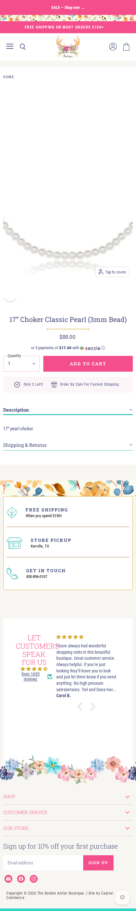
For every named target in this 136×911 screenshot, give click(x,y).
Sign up (98, 862)
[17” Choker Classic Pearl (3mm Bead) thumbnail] (10, 294)
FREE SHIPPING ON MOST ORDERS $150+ (64, 27)
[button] (68, 348)
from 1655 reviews (31, 676)
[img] (34, 668)
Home (8, 77)
